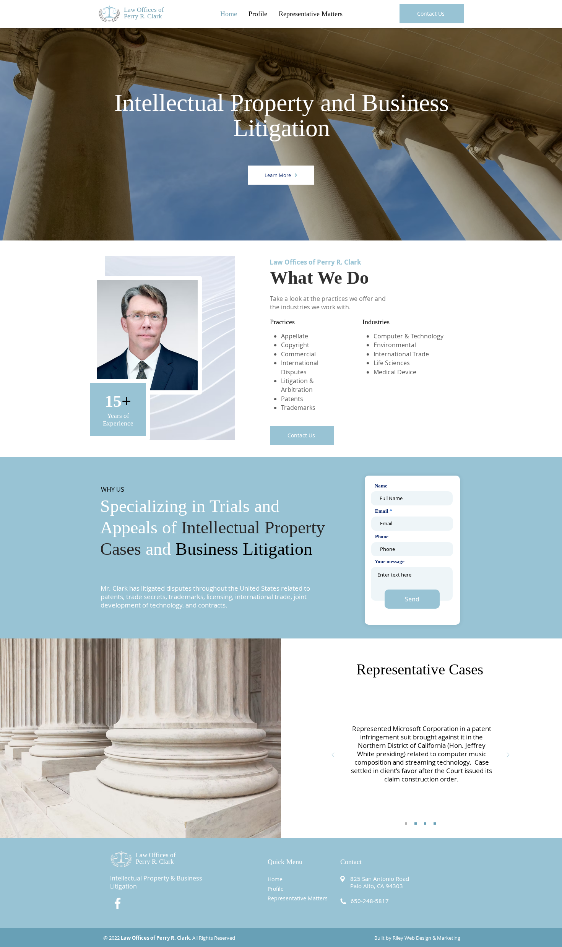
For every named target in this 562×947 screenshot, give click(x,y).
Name (381, 485)
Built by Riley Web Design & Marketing (417, 937)
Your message (389, 561)
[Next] (508, 755)
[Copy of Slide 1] (415, 823)
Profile (276, 888)
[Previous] (333, 755)
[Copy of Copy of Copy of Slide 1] (435, 823)
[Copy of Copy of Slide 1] (425, 823)
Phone (381, 536)
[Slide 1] (406, 823)
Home (275, 879)
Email (381, 510)
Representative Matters (298, 898)
